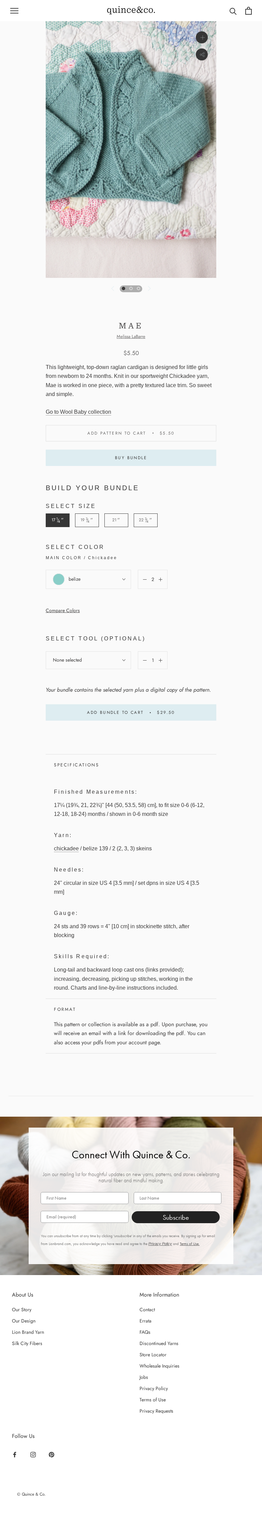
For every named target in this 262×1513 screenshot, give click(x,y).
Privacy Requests (156, 1411)
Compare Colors (63, 610)
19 (87, 520)
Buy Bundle (131, 458)
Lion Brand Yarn (28, 1332)
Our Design (23, 1320)
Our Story (21, 1309)
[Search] (233, 10)
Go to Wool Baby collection (78, 412)
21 (116, 520)
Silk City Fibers (27, 1343)
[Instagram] (34, 1454)
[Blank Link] (131, 10)
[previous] (113, 288)
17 (58, 520)
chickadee (66, 848)
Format (65, 1009)
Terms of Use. (190, 1244)
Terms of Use (153, 1399)
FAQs (145, 1332)
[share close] (202, 54)
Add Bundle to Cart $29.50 (131, 712)
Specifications (76, 765)
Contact (147, 1309)
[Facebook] (15, 1454)
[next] (149, 288)
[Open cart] (248, 11)
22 (145, 520)
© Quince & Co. (31, 1494)
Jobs (144, 1377)
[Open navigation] (14, 11)
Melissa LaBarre (131, 336)
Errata (145, 1320)
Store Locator (153, 1354)
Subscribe (176, 1217)
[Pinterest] (52, 1454)
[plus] (202, 37)
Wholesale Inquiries (159, 1365)
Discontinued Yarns (159, 1343)
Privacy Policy (160, 1244)
